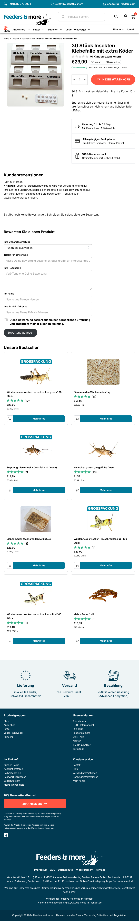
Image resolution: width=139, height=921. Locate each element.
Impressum (40, 869)
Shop (7, 30)
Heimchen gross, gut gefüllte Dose (94, 467)
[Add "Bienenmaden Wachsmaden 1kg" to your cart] (77, 418)
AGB (52, 869)
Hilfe (75, 768)
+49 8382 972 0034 (19, 4)
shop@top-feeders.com (121, 4)
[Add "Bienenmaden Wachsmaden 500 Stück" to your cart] (9, 565)
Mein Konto (79, 780)
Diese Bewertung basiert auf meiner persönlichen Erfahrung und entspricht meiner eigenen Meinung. (50, 321)
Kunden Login (11, 764)
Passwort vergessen (15, 776)
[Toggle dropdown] (28, 29)
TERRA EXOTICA (82, 744)
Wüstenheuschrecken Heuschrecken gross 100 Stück (34, 394)
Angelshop (19, 29)
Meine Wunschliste (14, 784)
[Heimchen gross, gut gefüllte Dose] (103, 448)
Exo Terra (78, 728)
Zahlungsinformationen (85, 776)
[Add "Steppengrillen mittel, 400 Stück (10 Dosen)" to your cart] (9, 490)
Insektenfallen (28, 38)
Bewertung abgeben (20, 332)
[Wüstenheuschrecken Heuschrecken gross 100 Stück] (36, 372)
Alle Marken (79, 721)
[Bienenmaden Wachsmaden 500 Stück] (36, 519)
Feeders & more (81, 732)
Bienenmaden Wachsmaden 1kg (92, 392)
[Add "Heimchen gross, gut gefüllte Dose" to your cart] (77, 490)
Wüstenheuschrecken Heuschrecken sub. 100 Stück (100, 540)
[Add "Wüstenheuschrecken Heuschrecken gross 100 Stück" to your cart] (9, 418)
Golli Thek (78, 736)
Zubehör (53, 29)
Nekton (77, 740)
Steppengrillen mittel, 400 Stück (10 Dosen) (32, 467)
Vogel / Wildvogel (76, 29)
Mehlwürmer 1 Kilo (84, 614)
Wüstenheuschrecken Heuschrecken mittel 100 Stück (34, 616)
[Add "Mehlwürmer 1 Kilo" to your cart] (77, 641)
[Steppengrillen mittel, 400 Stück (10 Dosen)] (36, 448)
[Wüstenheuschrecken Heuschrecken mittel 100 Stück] (36, 594)
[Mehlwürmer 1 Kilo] (103, 594)
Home (6, 38)
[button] (116, 16)
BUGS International (83, 724)
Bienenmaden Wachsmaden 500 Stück (29, 538)
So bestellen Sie (12, 772)
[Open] (133, 16)
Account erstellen (13, 768)
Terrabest (78, 748)
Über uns (118, 29)
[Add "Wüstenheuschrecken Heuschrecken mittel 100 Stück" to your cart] (9, 641)
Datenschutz (65, 869)
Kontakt (130, 29)
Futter (36, 29)
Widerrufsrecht (12, 780)
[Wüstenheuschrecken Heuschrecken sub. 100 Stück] (103, 519)
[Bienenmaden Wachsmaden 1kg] (103, 372)
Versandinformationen (85, 772)
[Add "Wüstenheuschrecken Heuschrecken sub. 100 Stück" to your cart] (77, 565)
